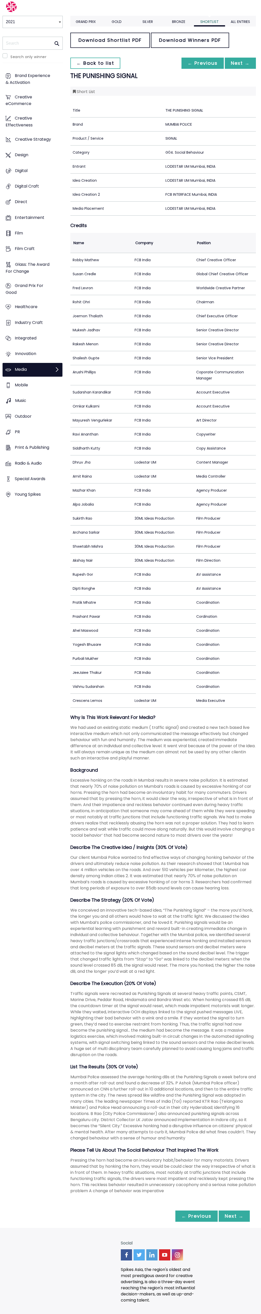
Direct (21, 202)
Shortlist (209, 21)
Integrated (25, 338)
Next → (240, 63)
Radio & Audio (28, 463)
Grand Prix (86, 21)
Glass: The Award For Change (27, 267)
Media (21, 369)
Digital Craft (27, 186)
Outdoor (23, 416)
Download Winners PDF (190, 40)
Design (21, 155)
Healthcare (26, 307)
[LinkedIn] (152, 1254)
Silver (147, 21)
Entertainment (29, 217)
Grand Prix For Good (24, 289)
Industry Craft (29, 322)
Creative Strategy (33, 139)
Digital (21, 171)
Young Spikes (28, 494)
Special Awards (30, 479)
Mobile (21, 385)
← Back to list (95, 63)
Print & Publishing (32, 448)
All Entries (240, 21)
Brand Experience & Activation (28, 79)
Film (19, 233)
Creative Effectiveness (19, 121)
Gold (117, 21)
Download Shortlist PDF (110, 40)
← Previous (203, 63)
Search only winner (28, 56)
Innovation (25, 354)
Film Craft (25, 249)
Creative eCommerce (19, 100)
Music (20, 401)
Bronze (178, 21)
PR (17, 432)
